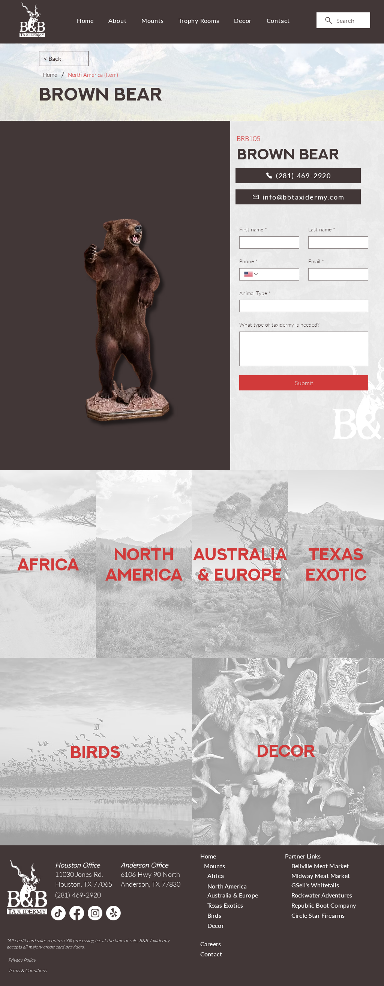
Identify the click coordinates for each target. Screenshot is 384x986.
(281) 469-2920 (78, 895)
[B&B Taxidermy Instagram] (95, 913)
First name (253, 229)
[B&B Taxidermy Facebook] (76, 913)
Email (316, 261)
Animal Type (255, 293)
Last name (321, 229)
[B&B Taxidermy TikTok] (58, 913)
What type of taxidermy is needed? (279, 324)
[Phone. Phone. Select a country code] (251, 274)
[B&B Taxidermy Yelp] (113, 913)
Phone (248, 261)
